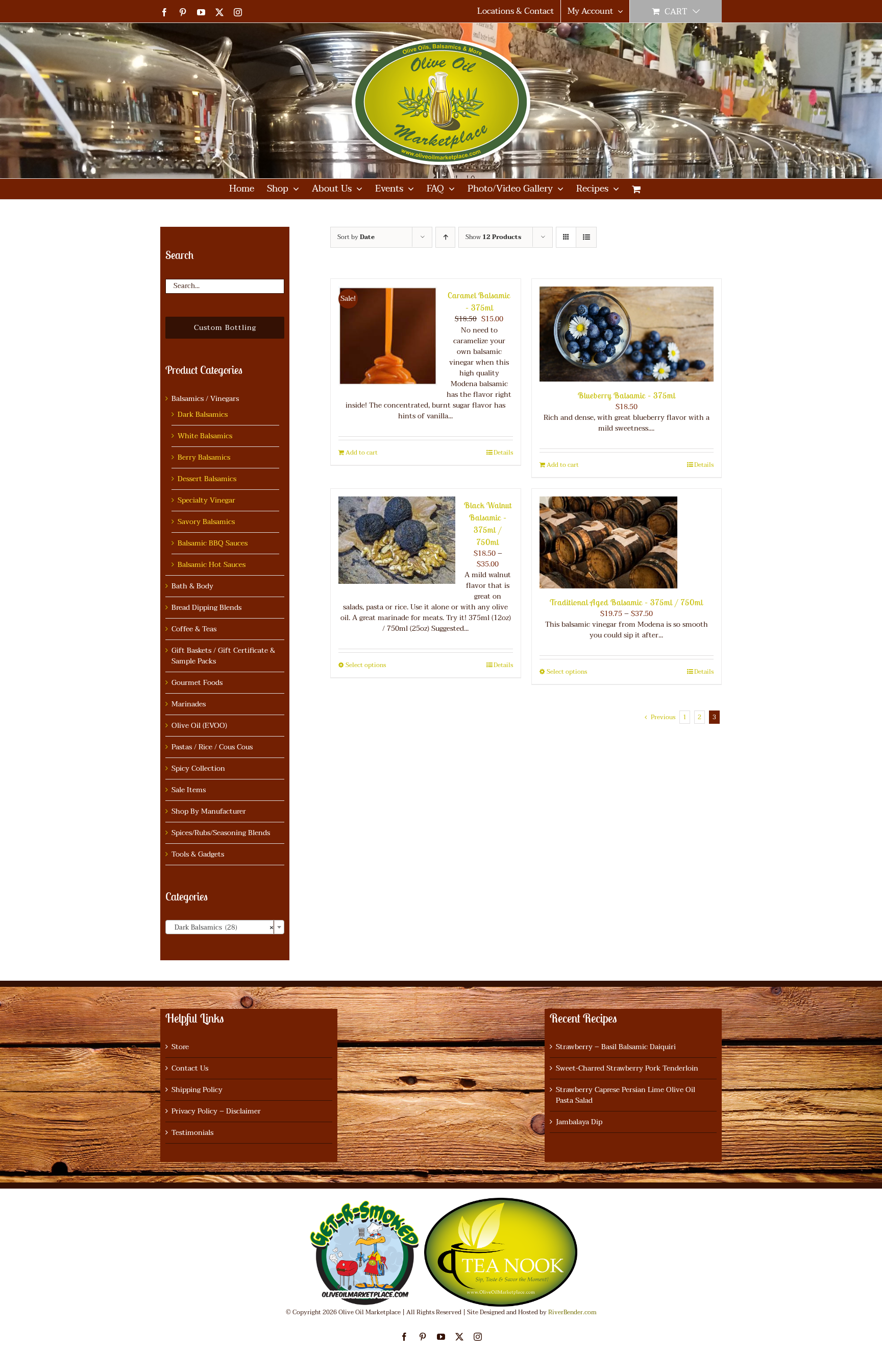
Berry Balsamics (204, 457)
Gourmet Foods (197, 683)
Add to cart (362, 452)
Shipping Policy (197, 1089)
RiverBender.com (572, 1312)
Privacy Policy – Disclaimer (216, 1111)
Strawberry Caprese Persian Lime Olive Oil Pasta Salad (625, 1095)
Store (180, 1046)
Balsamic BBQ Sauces (213, 543)
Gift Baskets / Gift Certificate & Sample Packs (223, 656)
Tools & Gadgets (198, 854)
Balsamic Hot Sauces (212, 565)
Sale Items (189, 790)
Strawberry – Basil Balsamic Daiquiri (616, 1046)
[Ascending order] (445, 237)
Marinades (189, 704)
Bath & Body (192, 586)
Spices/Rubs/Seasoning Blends (221, 833)
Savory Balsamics (206, 522)
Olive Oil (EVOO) (199, 725)
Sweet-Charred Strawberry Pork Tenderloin (627, 1068)
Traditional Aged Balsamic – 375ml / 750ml (626, 602)
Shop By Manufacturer (209, 811)
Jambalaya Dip (579, 1122)
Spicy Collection (198, 768)
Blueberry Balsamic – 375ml (626, 395)
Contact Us (190, 1068)
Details (503, 452)
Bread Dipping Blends (206, 607)
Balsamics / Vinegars (205, 399)
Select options (366, 665)
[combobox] (224, 927)
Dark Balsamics (203, 414)
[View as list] (586, 237)
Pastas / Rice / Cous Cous (212, 747)
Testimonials (192, 1132)
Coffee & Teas (194, 629)
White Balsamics (205, 436)
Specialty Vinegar (206, 500)
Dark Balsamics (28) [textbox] (222, 927)
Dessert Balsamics (207, 479)
